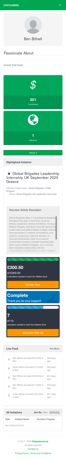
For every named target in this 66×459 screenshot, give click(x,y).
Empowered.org (40, 441)
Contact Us (33, 448)
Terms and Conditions (40, 453)
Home (32, 152)
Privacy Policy (22, 453)
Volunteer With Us (33, 333)
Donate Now (33, 284)
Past (45, 412)
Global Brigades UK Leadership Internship (36, 193)
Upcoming (54, 412)
